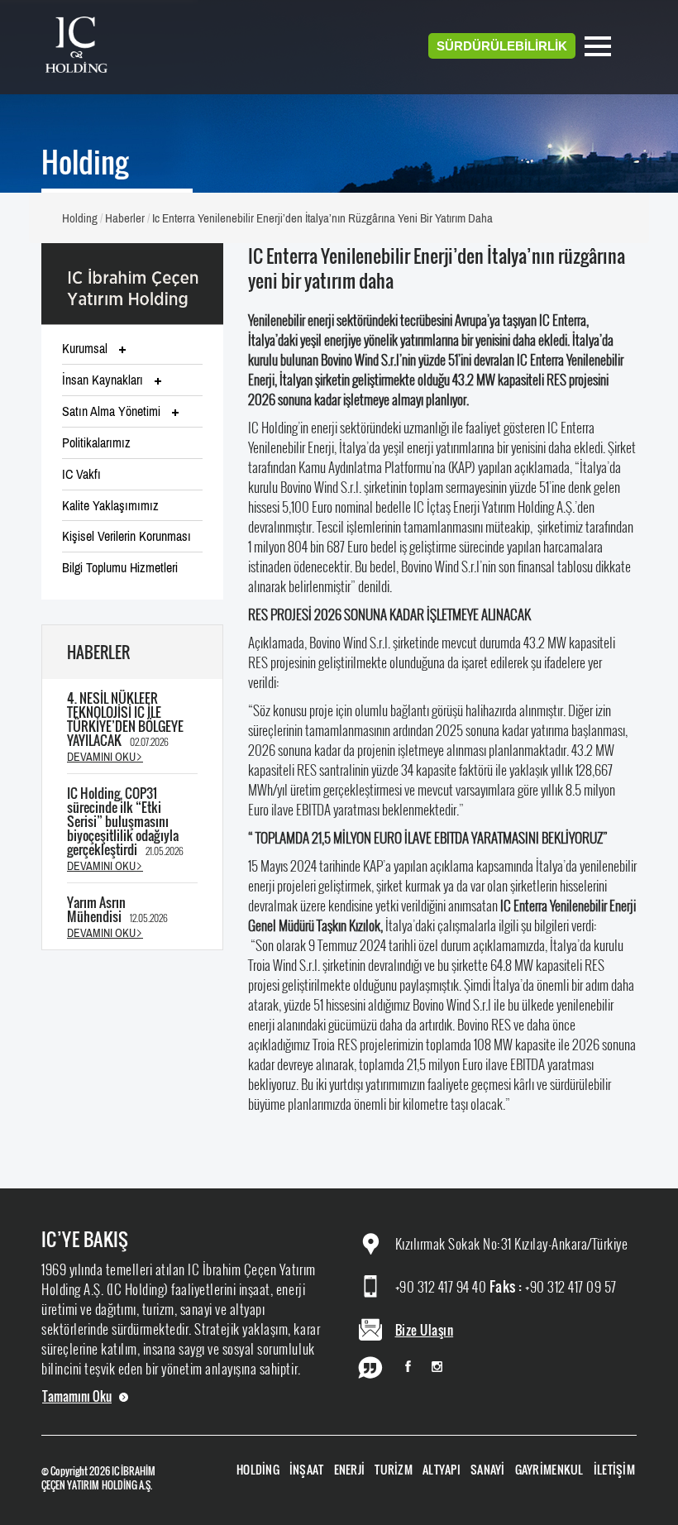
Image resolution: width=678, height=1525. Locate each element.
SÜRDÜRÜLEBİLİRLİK (502, 46)
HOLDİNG (257, 1469)
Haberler (125, 218)
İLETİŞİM (614, 1469)
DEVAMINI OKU (101, 756)
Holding (80, 218)
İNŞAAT (306, 1469)
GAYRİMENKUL (549, 1469)
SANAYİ (487, 1469)
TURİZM (394, 1469)
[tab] (132, 349)
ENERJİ (349, 1469)
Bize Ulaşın (424, 1330)
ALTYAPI (442, 1469)
